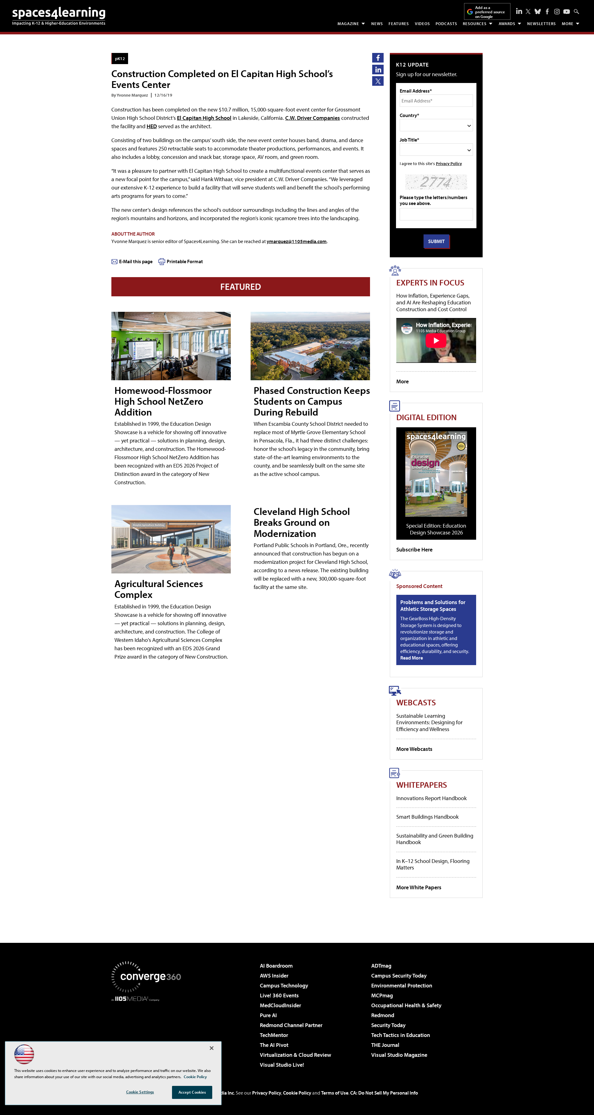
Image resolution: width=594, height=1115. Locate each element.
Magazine (348, 23)
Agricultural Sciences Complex (158, 588)
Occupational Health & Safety (406, 1005)
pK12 (120, 58)
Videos (422, 23)
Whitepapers (421, 784)
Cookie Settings (140, 1091)
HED (152, 126)
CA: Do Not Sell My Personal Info (384, 1093)
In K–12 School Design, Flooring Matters (433, 864)
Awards (507, 23)
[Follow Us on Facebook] (547, 11)
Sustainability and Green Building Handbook (434, 839)
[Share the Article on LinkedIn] (378, 69)
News (377, 23)
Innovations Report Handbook (431, 798)
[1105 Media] (148, 1032)
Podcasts (446, 23)
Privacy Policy (449, 163)
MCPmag (382, 995)
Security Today (388, 1025)
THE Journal (385, 1044)
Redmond (382, 1015)
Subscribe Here (414, 549)
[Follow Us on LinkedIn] (519, 11)
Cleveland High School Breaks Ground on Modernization (302, 522)
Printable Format (185, 261)
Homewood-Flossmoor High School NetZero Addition (163, 401)
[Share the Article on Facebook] (378, 58)
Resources (475, 23)
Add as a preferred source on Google (490, 12)
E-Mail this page (136, 261)
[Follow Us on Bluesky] (538, 11)
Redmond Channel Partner (291, 1025)
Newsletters (541, 23)
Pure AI (268, 1015)
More (568, 23)
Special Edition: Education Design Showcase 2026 (436, 529)
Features (399, 23)
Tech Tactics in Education (400, 1035)
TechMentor (274, 1035)
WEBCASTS (416, 702)
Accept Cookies (192, 1092)
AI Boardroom (276, 965)
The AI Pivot (274, 1044)
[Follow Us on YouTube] (566, 11)
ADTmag (381, 965)
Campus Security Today (399, 975)
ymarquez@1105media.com (297, 241)
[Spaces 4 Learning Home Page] (58, 16)
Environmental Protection (401, 985)
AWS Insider (274, 975)
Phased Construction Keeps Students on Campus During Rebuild (312, 401)
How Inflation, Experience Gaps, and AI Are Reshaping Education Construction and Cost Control (433, 302)
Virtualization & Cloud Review (295, 1054)
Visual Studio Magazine (399, 1054)
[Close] (211, 1048)
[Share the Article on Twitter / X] (378, 81)
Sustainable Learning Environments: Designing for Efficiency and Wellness (429, 722)
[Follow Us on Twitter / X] (528, 11)
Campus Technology (284, 985)
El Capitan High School (204, 117)
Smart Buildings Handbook (427, 816)
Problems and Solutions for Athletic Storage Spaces (432, 605)
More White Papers (418, 887)
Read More (411, 658)
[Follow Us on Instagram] (557, 12)
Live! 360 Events (279, 995)
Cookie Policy (297, 1093)
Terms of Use (334, 1093)
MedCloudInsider (280, 1005)
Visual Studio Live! (282, 1064)
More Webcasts (414, 748)
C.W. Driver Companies (312, 117)
